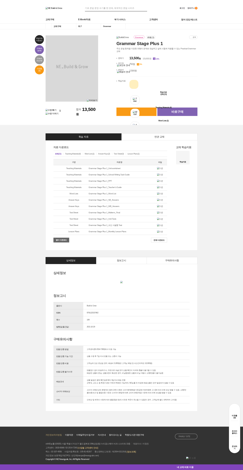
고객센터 (153, 19)
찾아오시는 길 (115, 435)
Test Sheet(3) (119, 154)
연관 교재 (159, 136)
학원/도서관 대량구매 (134, 435)
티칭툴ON (234, 417)
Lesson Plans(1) (134, 154)
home (48, 26)
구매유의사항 (172, 260)
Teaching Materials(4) (73, 154)
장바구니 (192, 8)
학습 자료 (83, 136)
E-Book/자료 (84, 19)
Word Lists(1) (89, 154)
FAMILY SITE (184, 436)
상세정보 (71, 260)
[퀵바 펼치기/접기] (195, 467)
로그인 (182, 8)
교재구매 (50, 19)
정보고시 (121, 260)
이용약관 (69, 435)
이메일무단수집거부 (85, 435)
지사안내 (102, 435)
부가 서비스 (120, 19)
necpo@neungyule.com (88, 455)
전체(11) (58, 154)
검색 (145, 8)
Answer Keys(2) (104, 154)
